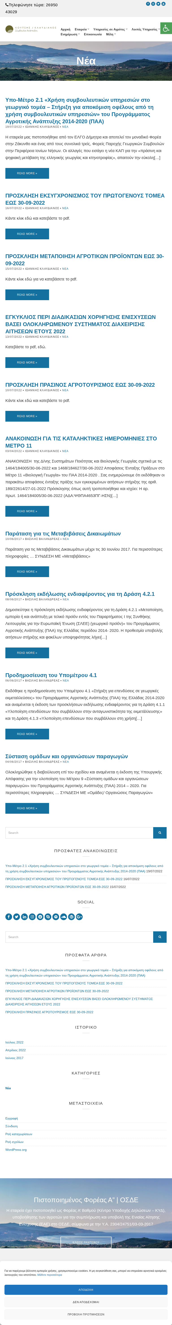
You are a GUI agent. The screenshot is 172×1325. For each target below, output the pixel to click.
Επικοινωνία (93, 34)
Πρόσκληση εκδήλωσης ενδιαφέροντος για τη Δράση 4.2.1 (80, 594)
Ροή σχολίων (14, 1142)
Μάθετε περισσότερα (49, 1274)
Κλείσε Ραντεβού (86, 1242)
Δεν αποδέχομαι (86, 1302)
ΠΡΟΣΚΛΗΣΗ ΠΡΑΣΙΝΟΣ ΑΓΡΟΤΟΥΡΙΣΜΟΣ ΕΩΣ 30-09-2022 (80, 385)
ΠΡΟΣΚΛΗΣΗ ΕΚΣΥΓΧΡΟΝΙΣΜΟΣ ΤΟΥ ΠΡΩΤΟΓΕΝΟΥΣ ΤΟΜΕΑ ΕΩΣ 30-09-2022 (64, 879)
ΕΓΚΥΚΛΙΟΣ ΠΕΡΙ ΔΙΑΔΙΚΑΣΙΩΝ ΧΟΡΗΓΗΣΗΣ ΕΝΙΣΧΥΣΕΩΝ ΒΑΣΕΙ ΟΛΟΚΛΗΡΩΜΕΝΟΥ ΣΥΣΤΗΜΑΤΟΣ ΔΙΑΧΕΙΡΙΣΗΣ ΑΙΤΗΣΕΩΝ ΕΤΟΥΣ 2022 (80, 324)
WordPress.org (16, 1149)
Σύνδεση (11, 1126)
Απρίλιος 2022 (15, 1050)
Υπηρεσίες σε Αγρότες (109, 29)
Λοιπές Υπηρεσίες (144, 29)
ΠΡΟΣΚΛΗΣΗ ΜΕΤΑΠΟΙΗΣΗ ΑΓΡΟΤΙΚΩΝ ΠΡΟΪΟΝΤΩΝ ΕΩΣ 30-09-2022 (57, 887)
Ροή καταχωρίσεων (18, 1134)
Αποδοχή (86, 1289)
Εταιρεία (81, 29)
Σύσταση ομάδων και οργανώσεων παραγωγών (66, 756)
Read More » (27, 173)
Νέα (65, 126)
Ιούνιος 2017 (14, 1058)
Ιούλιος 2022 (14, 1042)
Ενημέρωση (69, 34)
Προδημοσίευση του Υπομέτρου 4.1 (51, 675)
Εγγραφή (11, 1118)
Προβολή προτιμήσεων (86, 1314)
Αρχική (65, 29)
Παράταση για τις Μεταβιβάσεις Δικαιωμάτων (63, 534)
